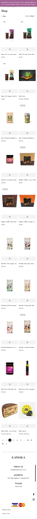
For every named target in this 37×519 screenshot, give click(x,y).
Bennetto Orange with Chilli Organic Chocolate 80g (27, 305)
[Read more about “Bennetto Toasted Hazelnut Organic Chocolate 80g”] (27, 342)
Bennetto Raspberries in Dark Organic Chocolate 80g (9, 347)
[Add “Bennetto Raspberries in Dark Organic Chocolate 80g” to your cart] (9, 342)
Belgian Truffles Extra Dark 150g (9, 222)
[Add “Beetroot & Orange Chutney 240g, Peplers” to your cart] (9, 175)
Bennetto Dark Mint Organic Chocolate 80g (9, 305)
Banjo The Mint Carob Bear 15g (27, 54)
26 (28, 440)
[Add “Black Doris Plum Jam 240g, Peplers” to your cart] (9, 384)
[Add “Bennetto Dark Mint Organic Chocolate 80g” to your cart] (9, 300)
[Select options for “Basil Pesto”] (27, 91)
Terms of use (6, 513)
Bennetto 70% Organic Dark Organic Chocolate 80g (9, 264)
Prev (2, 440)
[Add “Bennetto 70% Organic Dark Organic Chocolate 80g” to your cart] (9, 259)
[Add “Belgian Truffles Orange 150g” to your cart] (27, 217)
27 (31, 440)
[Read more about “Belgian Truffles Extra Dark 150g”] (9, 217)
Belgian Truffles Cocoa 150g (27, 180)
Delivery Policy (6, 510)
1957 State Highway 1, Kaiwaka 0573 (18, 478)
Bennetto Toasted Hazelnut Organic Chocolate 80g (27, 347)
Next (6, 443)
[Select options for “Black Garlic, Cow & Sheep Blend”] (9, 426)
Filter (4, 16)
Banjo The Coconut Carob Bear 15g (9, 54)
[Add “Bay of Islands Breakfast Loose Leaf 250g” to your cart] (9, 133)
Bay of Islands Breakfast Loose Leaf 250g (9, 138)
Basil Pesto (22, 96)
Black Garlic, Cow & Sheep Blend (9, 431)
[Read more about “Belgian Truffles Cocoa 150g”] (27, 175)
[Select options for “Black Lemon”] (27, 426)
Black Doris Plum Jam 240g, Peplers (9, 389)
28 (3, 444)
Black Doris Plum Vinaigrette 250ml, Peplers (27, 389)
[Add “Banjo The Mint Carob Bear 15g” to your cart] (27, 49)
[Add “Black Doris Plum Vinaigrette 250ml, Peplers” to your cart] (27, 384)
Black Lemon (22, 431)
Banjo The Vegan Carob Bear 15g (9, 96)
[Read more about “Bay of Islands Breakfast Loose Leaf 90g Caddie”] (27, 133)
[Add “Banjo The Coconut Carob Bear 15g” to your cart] (9, 49)
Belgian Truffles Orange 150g (27, 222)
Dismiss (33, 4)
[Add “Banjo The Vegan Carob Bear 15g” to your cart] (9, 91)
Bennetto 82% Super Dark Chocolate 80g (27, 264)
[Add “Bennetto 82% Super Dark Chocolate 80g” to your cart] (27, 259)
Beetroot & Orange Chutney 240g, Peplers (9, 180)
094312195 (18, 487)
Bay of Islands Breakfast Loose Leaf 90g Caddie (27, 138)
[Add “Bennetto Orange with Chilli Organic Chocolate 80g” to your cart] (27, 300)
